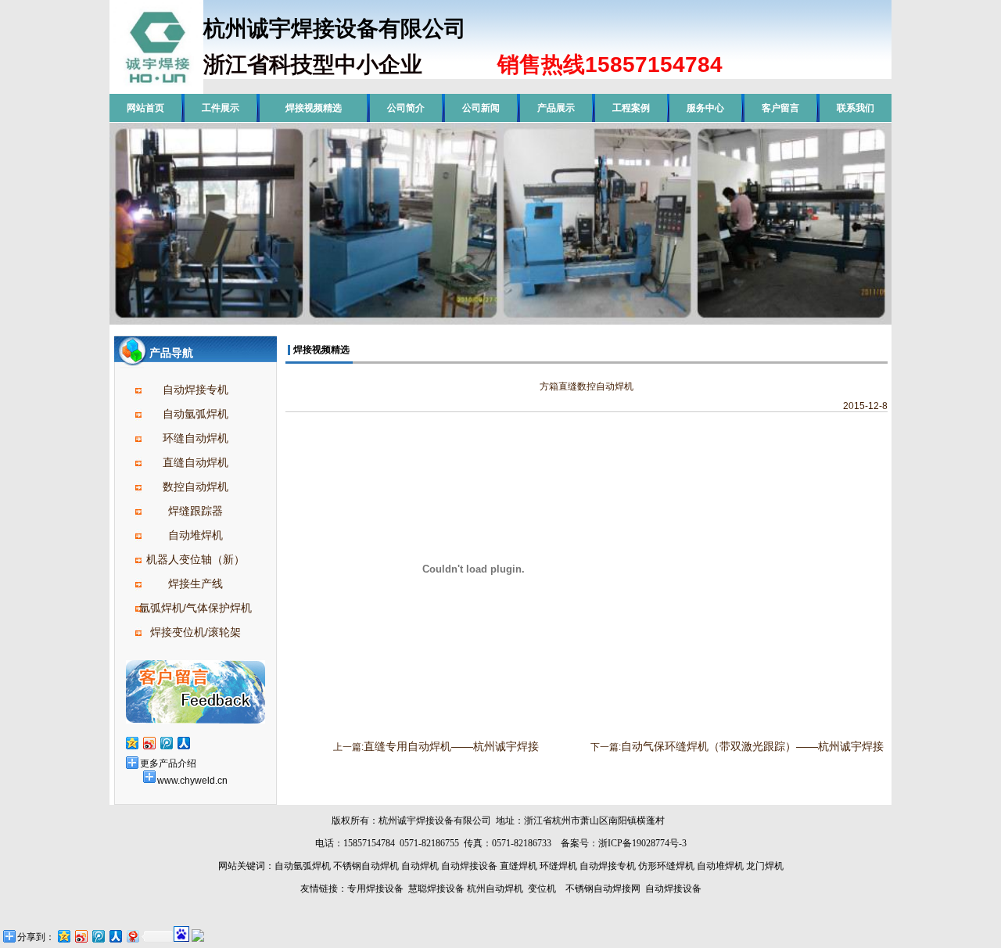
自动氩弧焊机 (195, 414)
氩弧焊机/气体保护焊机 (195, 607)
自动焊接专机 (195, 389)
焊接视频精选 (313, 107)
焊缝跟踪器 (195, 511)
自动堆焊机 (195, 535)
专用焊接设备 (375, 888)
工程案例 (631, 107)
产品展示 (556, 107)
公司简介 (406, 107)
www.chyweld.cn (192, 780)
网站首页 (145, 107)
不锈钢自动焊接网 (602, 888)
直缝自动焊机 (195, 462)
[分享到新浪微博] (148, 742)
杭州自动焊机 (495, 888)
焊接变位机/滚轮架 (195, 632)
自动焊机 (420, 865)
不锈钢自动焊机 (366, 865)
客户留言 (780, 107)
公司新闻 (481, 107)
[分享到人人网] (183, 742)
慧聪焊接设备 (435, 888)
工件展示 (220, 107)
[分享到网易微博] (132, 936)
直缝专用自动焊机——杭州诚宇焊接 (451, 746)
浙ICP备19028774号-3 (642, 843)
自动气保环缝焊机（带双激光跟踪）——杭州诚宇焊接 (752, 746)
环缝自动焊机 (195, 438)
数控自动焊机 (195, 486)
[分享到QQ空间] (131, 742)
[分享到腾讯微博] (165, 742)
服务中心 (705, 107)
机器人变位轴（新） (195, 559)
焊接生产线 (195, 583)
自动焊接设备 (469, 865)
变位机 (542, 888)
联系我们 (855, 107)
